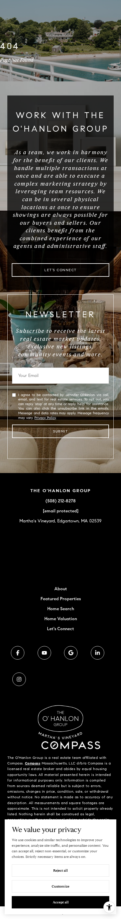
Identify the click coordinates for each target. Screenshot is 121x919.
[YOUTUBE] (44, 653)
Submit (60, 431)
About (60, 588)
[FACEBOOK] (17, 653)
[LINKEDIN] (97, 653)
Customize (60, 886)
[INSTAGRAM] (19, 679)
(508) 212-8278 (61, 501)
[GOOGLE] (71, 653)
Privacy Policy (45, 417)
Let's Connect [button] (60, 270)
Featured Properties (61, 598)
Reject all (60, 870)
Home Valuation (60, 618)
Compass (33, 763)
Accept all (61, 902)
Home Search (60, 608)
